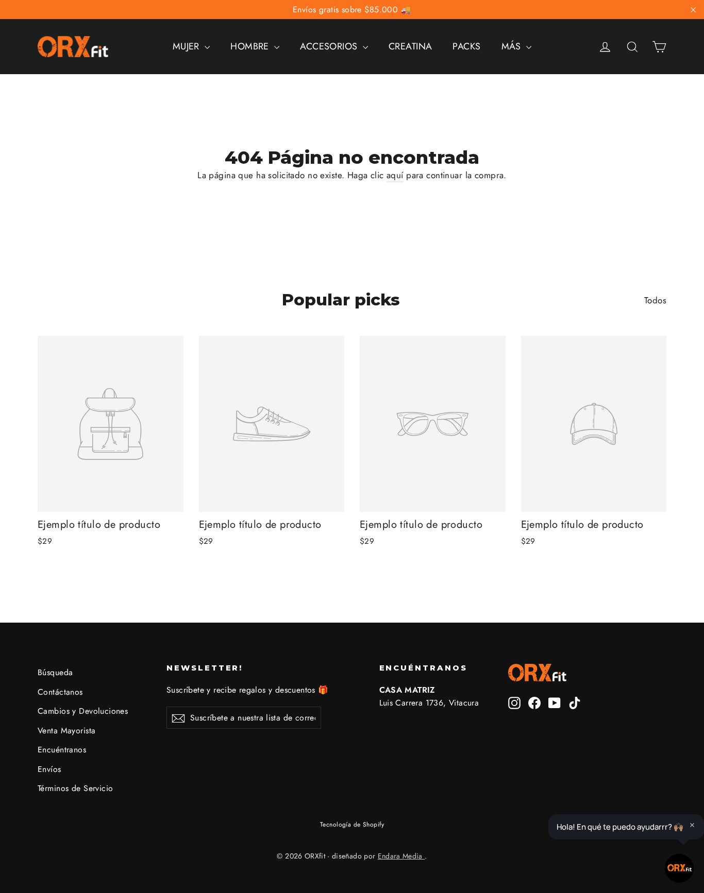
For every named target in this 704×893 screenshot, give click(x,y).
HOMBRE (251, 46)
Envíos (49, 769)
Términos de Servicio (75, 788)
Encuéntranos (62, 749)
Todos (655, 300)
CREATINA (410, 46)
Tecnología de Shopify (352, 824)
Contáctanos (60, 692)
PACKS (466, 46)
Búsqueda (55, 672)
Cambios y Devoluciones (83, 711)
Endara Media (401, 856)
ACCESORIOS (330, 46)
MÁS (512, 46)
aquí (395, 175)
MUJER (188, 46)
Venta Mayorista (66, 730)
